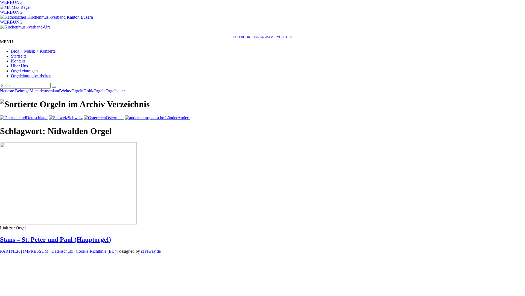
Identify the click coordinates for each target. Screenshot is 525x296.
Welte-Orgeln (71, 91)
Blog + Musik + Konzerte (33, 51)
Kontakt (18, 61)
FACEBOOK (241, 37)
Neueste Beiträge (15, 91)
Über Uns (19, 66)
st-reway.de (151, 251)
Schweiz (75, 117)
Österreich (115, 117)
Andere (183, 117)
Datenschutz (62, 251)
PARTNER (10, 251)
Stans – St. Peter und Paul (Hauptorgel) (55, 239)
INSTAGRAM (263, 37)
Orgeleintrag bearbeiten (31, 75)
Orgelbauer (115, 91)
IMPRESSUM (35, 251)
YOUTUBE (285, 37)
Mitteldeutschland (45, 91)
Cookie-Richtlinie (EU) (96, 251)
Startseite (19, 56)
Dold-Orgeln (94, 91)
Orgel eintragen (24, 71)
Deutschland (37, 117)
